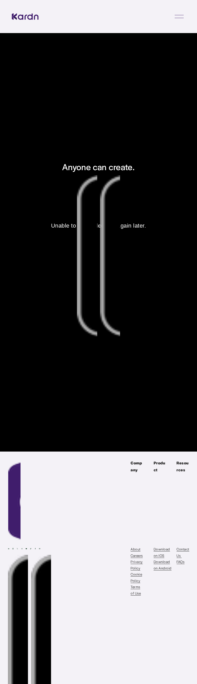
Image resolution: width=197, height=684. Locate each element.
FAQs (180, 561)
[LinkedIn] (8, 548)
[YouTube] (26, 548)
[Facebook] (35, 548)
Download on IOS (162, 552)
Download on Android (163, 564)
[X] (17, 548)
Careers (137, 555)
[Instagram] (13, 548)
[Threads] (22, 548)
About (135, 549)
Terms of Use (136, 589)
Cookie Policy (136, 577)
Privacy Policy (137, 564)
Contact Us (182, 552)
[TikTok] (30, 548)
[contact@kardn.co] (39, 548)
